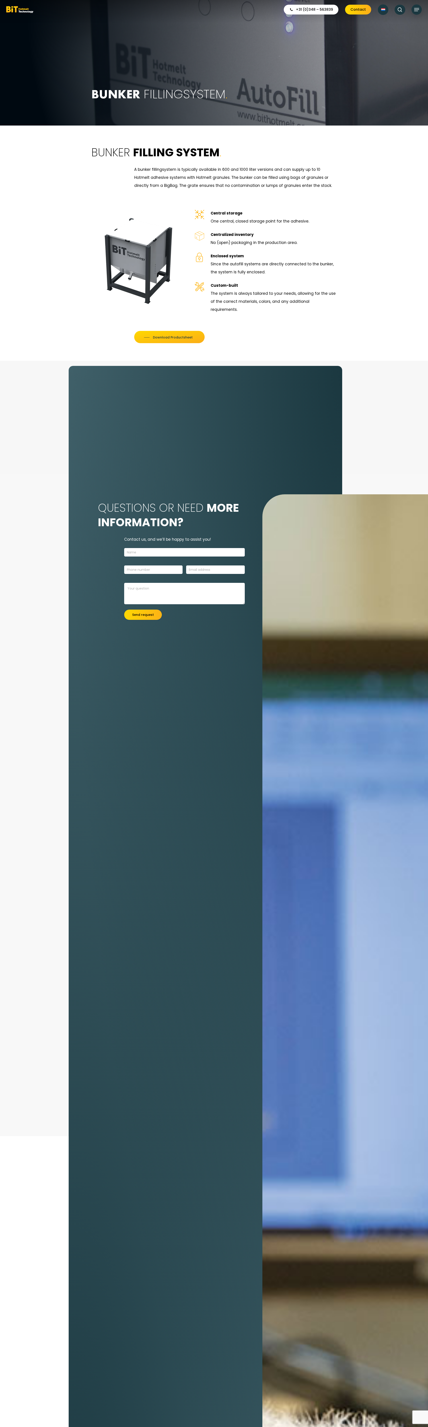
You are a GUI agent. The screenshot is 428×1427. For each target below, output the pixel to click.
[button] (417, 9)
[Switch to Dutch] (383, 9)
